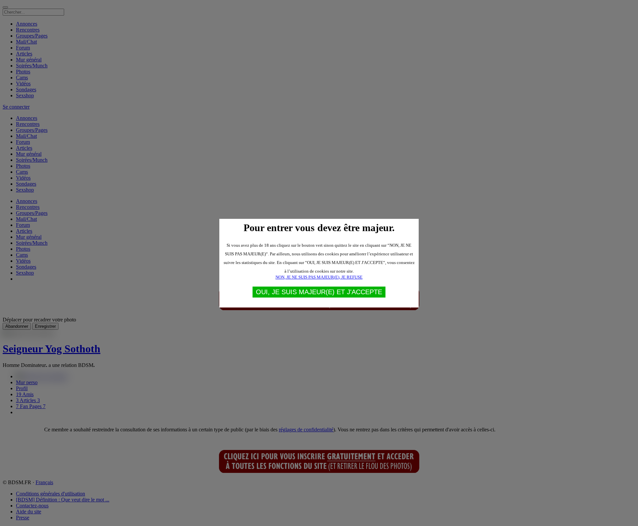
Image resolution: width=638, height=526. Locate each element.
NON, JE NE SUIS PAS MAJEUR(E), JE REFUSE (319, 277)
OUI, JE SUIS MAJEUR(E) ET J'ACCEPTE (319, 292)
